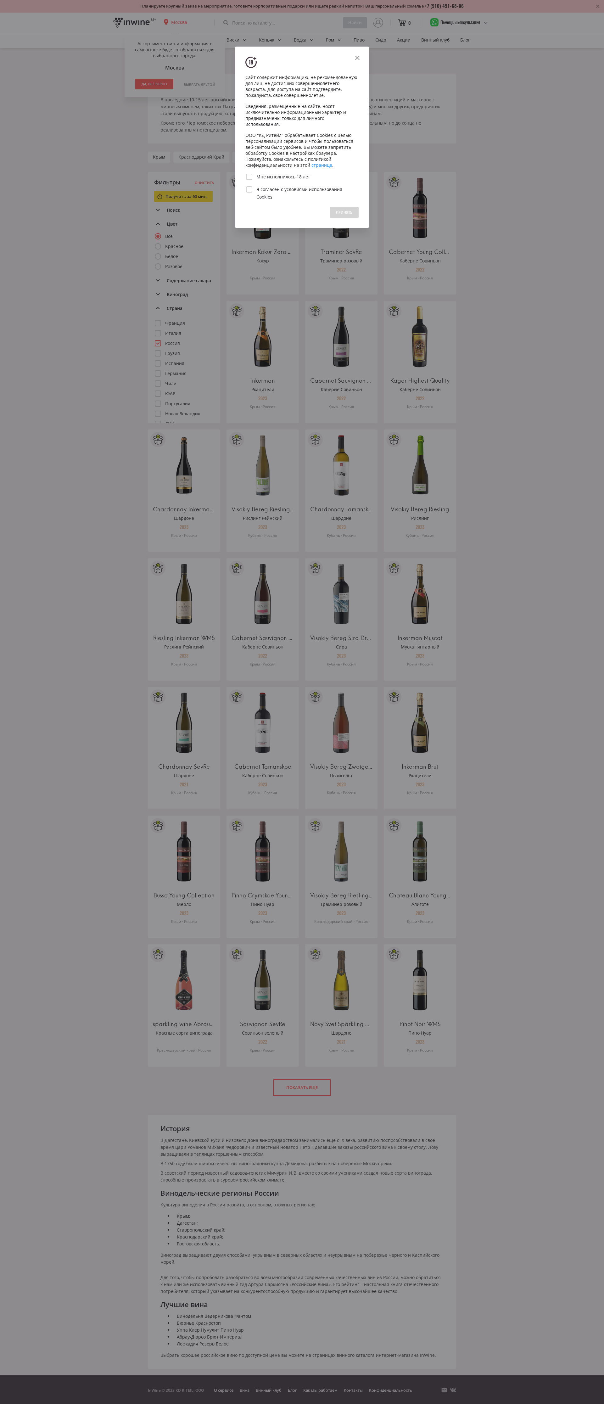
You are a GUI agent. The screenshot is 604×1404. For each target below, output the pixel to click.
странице (321, 165)
